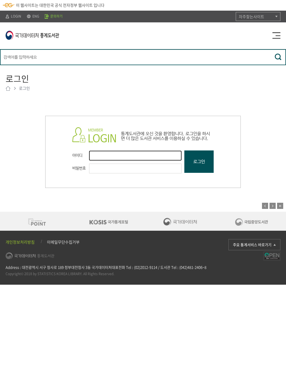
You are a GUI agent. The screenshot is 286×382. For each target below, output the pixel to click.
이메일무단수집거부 (63, 242)
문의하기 (56, 16)
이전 (265, 206)
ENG (35, 16)
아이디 (77, 155)
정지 (280, 206)
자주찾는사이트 (251, 16)
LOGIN (15, 16)
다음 (273, 206)
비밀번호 (79, 168)
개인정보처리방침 (20, 242)
